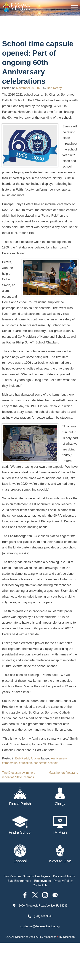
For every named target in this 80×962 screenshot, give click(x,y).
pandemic (40, 763)
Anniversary (59, 758)
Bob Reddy (54, 88)
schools (53, 763)
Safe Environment (19, 880)
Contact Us (40, 885)
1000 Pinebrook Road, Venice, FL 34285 (43, 905)
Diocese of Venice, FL (28, 936)
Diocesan (69, 936)
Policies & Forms (64, 876)
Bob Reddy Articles (28, 758)
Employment (42, 880)
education (25, 763)
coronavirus (9, 763)
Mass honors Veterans (63, 772)
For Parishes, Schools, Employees (27, 876)
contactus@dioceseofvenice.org (40, 926)
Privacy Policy (63, 880)
